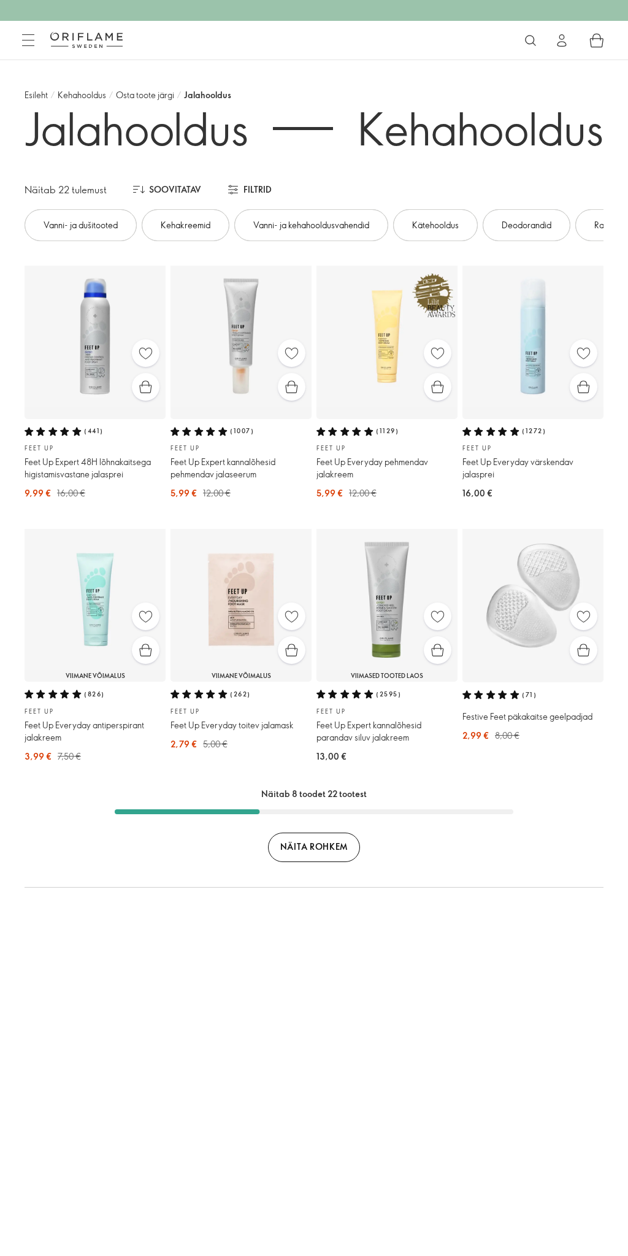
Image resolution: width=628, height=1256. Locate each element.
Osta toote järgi (145, 95)
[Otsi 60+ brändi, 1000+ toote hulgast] (530, 40)
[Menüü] (28, 40)
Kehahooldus (82, 95)
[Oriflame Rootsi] (86, 40)
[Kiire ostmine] (145, 387)
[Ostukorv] (597, 40)
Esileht (36, 95)
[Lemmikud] (145, 353)
